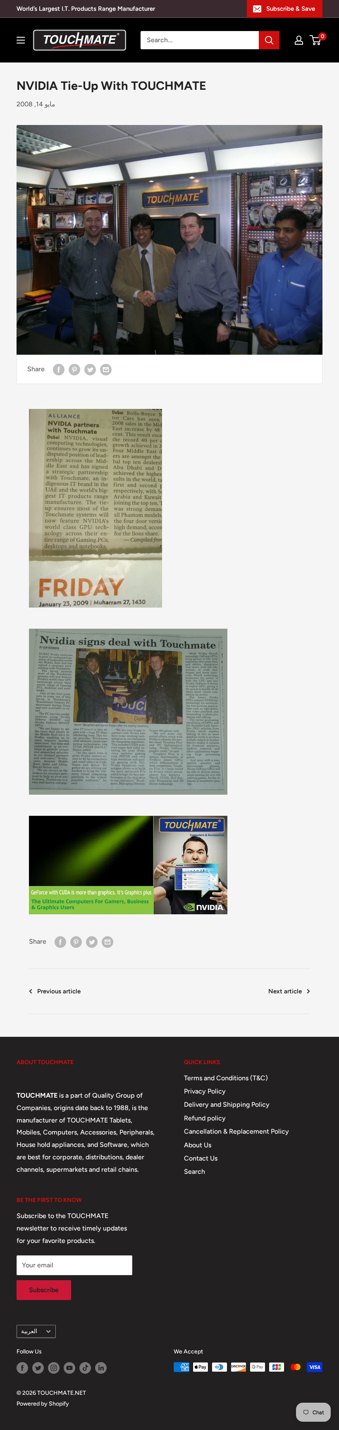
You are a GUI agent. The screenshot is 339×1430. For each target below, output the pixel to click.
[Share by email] (106, 369)
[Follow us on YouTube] (69, 1368)
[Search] (269, 40)
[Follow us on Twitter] (38, 1368)
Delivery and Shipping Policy (227, 1104)
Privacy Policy (205, 1091)
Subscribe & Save (290, 8)
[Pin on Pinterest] (74, 369)
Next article (285, 991)
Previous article (59, 991)
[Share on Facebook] (58, 369)
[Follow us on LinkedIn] (101, 1368)
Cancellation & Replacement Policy (236, 1131)
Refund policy (205, 1118)
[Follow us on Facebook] (22, 1368)
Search (194, 1171)
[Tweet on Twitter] (90, 369)
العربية (29, 1331)
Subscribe (44, 1290)
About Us (197, 1145)
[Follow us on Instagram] (54, 1368)
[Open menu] (21, 40)
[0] (315, 40)
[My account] (299, 40)
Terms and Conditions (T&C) (226, 1078)
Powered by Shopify (43, 1403)
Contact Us (200, 1158)
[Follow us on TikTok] (85, 1368)
